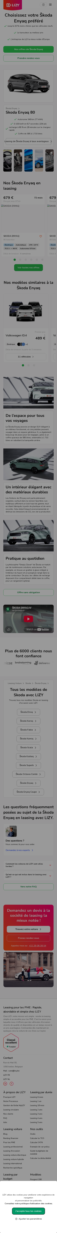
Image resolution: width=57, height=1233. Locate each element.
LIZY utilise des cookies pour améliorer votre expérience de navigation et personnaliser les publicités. (28, 1199)
